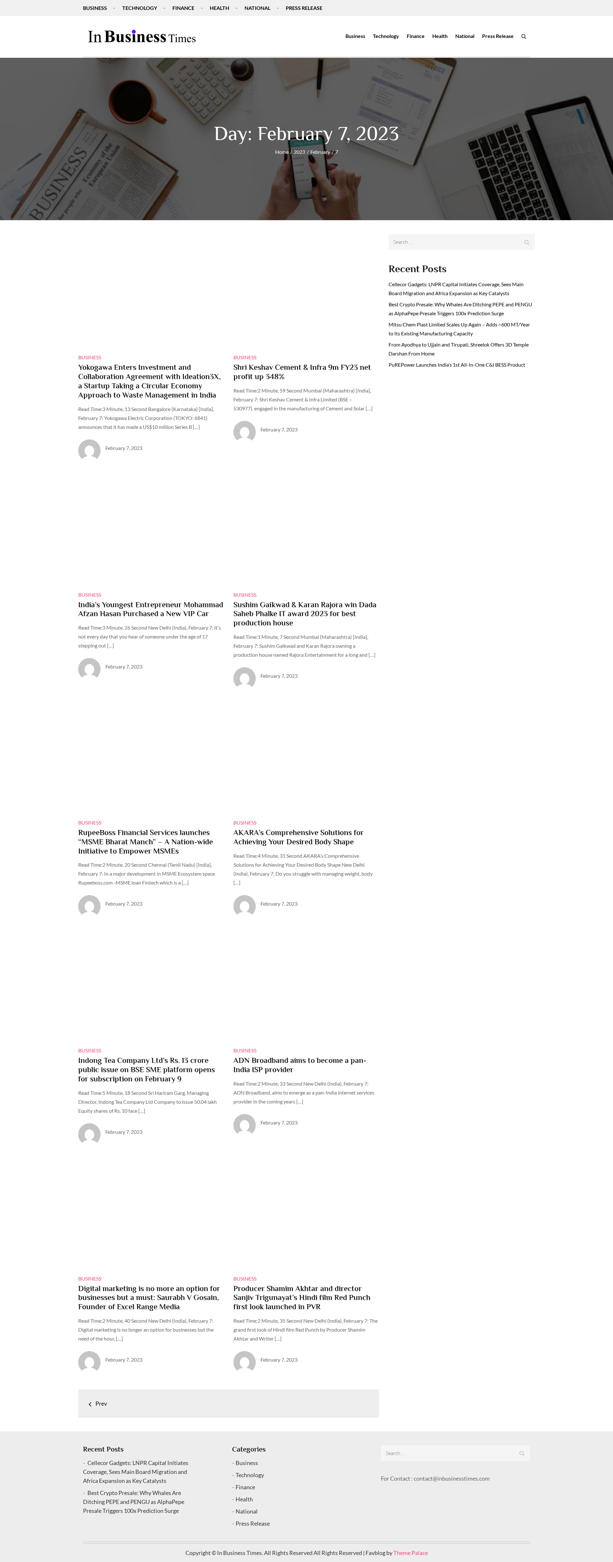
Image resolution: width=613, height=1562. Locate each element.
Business (95, 8)
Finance (183, 8)
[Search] (523, 36)
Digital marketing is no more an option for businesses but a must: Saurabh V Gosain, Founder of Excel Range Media (149, 1297)
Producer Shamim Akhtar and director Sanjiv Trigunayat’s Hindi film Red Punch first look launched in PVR (301, 1297)
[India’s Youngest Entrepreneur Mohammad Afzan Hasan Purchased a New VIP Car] (151, 527)
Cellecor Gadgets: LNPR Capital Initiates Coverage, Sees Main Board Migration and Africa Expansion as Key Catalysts (135, 1471)
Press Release (304, 8)
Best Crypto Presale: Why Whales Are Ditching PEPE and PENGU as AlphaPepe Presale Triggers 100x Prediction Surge (133, 1501)
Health (219, 8)
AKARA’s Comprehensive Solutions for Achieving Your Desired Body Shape (298, 837)
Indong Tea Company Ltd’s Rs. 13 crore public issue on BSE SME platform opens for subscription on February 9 (146, 1069)
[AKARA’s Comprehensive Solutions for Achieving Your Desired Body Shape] (306, 755)
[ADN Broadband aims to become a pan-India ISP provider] (306, 983)
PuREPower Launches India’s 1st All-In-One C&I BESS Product (457, 365)
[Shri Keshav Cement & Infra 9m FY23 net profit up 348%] (306, 290)
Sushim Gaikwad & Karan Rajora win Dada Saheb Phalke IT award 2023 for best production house (304, 613)
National (257, 8)
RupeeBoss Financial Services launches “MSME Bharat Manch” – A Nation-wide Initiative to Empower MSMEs (145, 841)
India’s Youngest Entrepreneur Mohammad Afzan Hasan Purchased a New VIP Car (150, 609)
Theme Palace (410, 1552)
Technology (139, 8)
